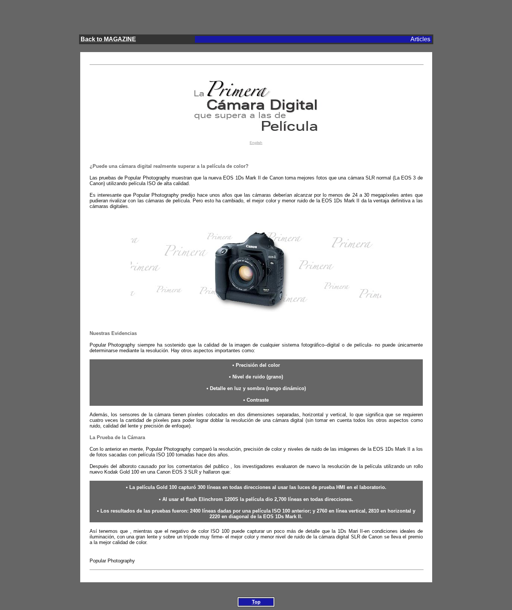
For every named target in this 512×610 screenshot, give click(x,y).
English (256, 143)
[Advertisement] (256, 15)
